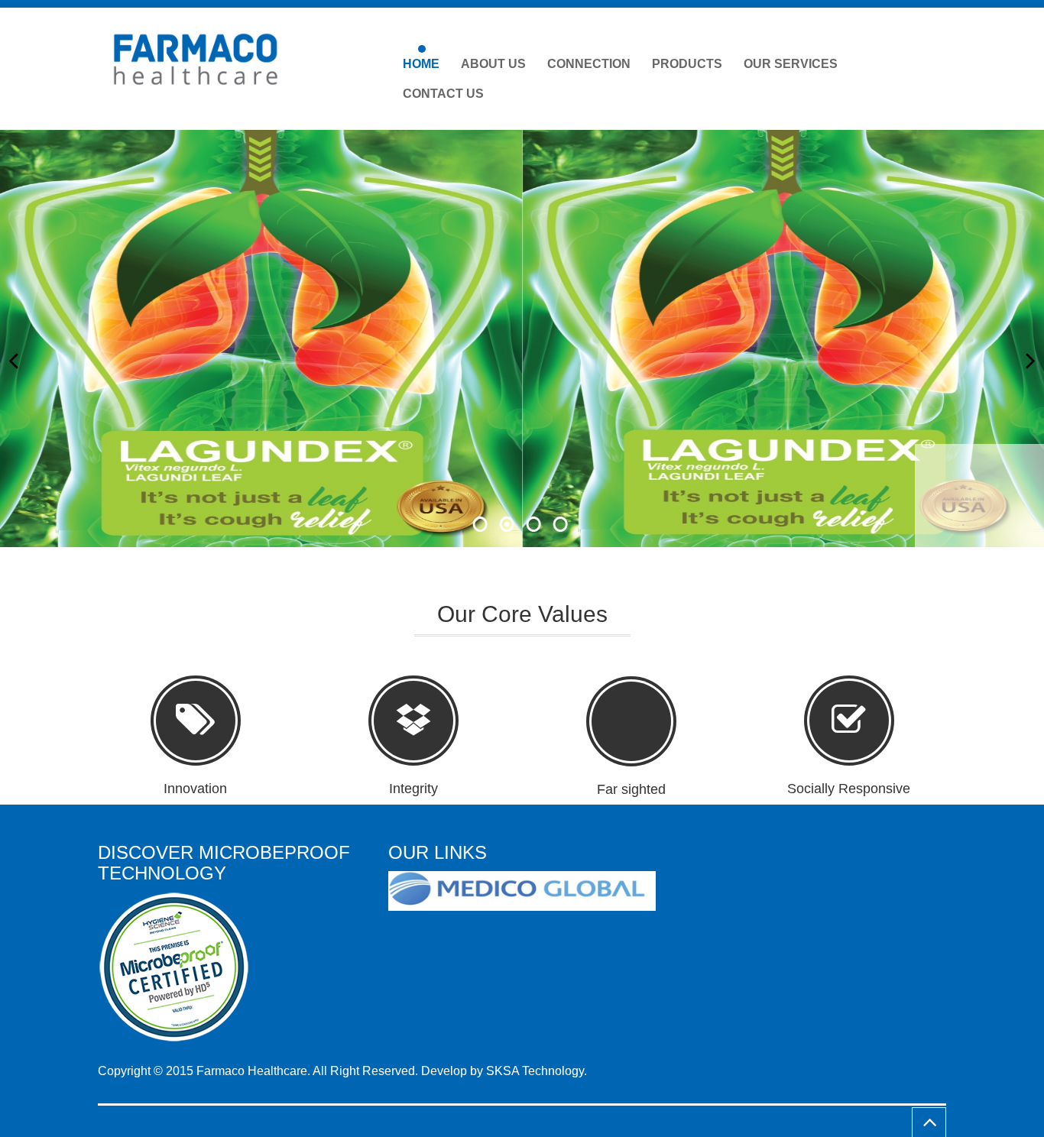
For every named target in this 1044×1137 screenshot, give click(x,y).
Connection (589, 63)
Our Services (791, 63)
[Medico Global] (527, 891)
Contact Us (443, 93)
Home (421, 63)
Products (687, 63)
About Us (493, 63)
